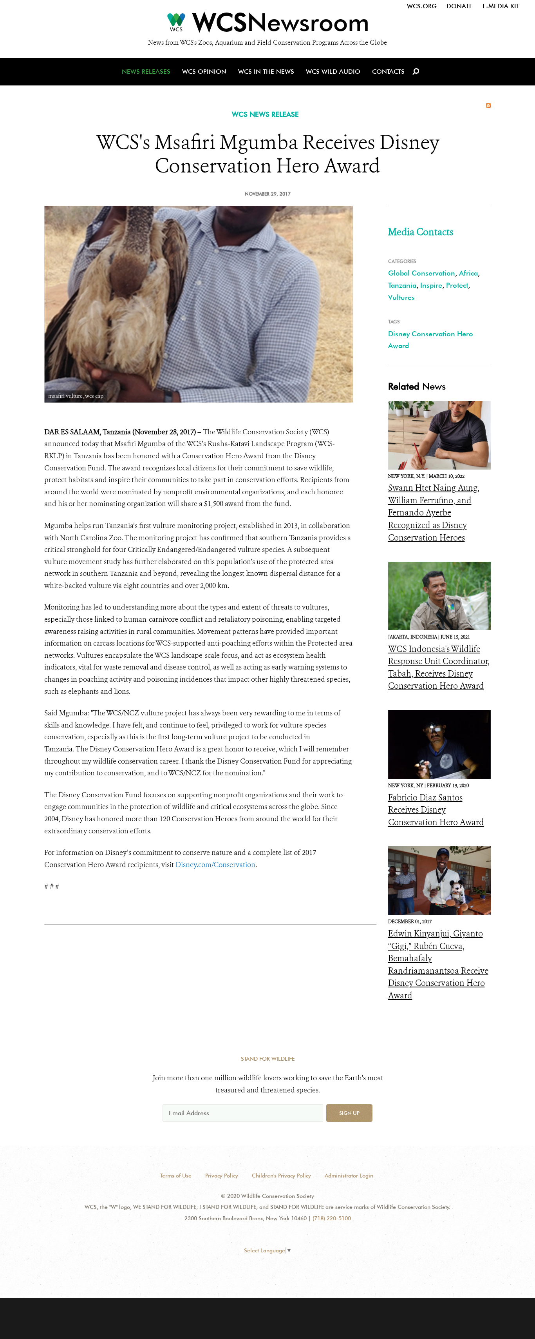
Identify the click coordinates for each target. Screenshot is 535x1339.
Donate (459, 6)
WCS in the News (266, 71)
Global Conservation (421, 273)
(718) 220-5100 (332, 1218)
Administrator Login (349, 1175)
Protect (457, 285)
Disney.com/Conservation (215, 864)
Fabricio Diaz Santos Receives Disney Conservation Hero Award (436, 810)
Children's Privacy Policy (281, 1175)
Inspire (431, 285)
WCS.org (422, 6)
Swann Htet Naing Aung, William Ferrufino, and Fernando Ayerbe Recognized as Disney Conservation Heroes (433, 513)
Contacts (388, 71)
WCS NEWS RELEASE (265, 114)
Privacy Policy (221, 1175)
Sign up (349, 1113)
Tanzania (402, 285)
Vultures (401, 297)
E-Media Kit (501, 6)
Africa (468, 273)
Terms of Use (176, 1175)
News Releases (146, 71)
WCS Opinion (204, 71)
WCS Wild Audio (333, 71)
